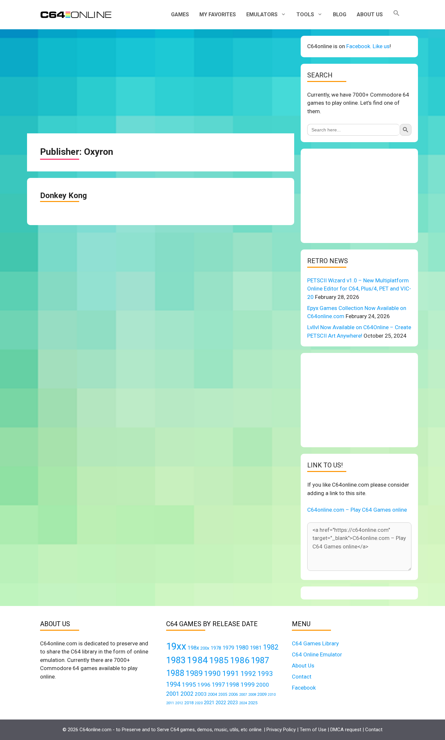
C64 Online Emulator (317, 654)
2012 (179, 703)
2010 (272, 695)
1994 (173, 684)
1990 (212, 673)
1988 (175, 673)
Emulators (262, 14)
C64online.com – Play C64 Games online (357, 509)
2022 (221, 703)
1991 (230, 673)
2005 (222, 694)
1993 (265, 674)
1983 (176, 660)
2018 (189, 702)
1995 (189, 684)
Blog (339, 14)
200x (204, 648)
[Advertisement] (160, 81)
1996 (203, 684)
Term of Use (313, 730)
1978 (216, 648)
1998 (232, 684)
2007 (243, 694)
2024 (243, 703)
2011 (170, 703)
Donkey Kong (63, 195)
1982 (271, 647)
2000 (262, 684)
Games (180, 14)
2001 (172, 693)
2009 (261, 694)
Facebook (304, 687)
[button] (396, 15)
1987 (260, 660)
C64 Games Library (315, 643)
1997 (218, 684)
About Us (370, 14)
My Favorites (217, 14)
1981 (256, 648)
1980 (242, 647)
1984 (197, 660)
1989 (194, 673)
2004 (212, 694)
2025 (252, 702)
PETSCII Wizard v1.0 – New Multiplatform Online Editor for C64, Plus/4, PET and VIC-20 (359, 288)
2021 (209, 703)
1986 (240, 660)
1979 (228, 648)
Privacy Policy (281, 730)
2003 (201, 694)
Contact (301, 676)
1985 (219, 660)
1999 (247, 684)
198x (193, 648)
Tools (305, 14)
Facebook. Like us (368, 46)
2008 (252, 694)
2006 (233, 694)
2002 (187, 694)
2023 (232, 702)
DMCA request (345, 730)
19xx (176, 646)
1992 (248, 673)
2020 (199, 703)
